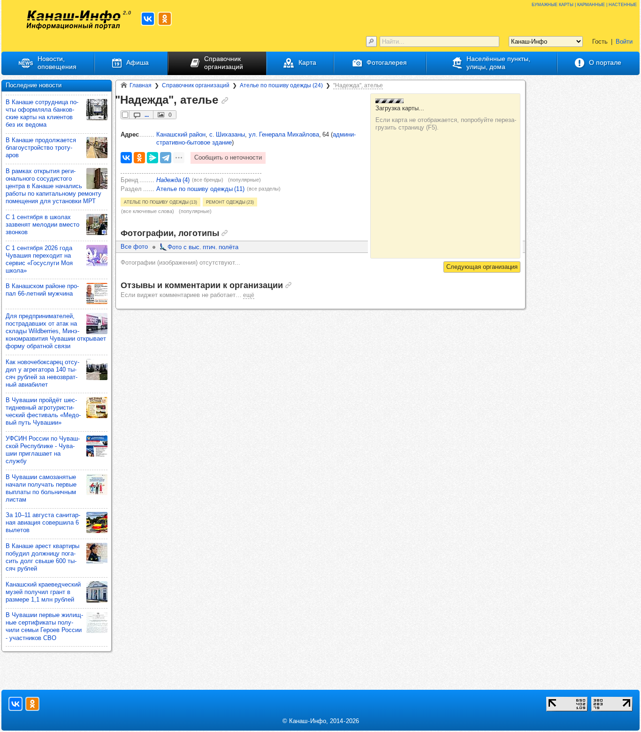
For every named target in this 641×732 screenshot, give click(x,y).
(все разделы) (264, 188)
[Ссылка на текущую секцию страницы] (224, 100)
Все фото (134, 246)
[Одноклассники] (139, 157)
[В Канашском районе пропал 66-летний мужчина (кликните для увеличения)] (96, 293)
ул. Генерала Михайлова (284, 134)
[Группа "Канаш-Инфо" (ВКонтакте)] (148, 19)
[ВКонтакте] (126, 157)
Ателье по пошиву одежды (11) (200, 188)
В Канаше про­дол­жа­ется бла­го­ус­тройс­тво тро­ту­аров (41, 148)
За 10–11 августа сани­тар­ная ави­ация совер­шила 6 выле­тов (43, 522)
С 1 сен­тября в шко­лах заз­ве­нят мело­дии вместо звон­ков (42, 225)
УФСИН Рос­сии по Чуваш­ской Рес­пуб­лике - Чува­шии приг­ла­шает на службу (43, 450)
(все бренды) (207, 180)
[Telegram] (165, 157)
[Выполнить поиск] (371, 41)
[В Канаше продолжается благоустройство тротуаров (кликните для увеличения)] (96, 147)
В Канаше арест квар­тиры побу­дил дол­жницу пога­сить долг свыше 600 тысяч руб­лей (42, 557)
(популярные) (244, 180)
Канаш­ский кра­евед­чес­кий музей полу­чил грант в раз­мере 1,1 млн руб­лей (43, 592)
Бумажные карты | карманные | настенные (584, 4)
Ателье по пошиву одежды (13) (160, 201)
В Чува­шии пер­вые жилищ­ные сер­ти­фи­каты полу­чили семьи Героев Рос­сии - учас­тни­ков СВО (44, 626)
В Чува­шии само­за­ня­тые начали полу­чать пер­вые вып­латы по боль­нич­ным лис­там (41, 488)
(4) (173, 179)
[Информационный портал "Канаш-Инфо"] (74, 20)
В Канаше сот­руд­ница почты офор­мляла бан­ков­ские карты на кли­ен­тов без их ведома (42, 113)
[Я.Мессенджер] (152, 157)
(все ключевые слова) (147, 211)
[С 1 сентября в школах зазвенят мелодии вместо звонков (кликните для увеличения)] (96, 224)
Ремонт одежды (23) (230, 201)
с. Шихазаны (227, 134)
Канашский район (181, 134)
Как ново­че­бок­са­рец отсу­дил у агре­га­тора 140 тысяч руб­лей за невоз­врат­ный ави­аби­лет (42, 373)
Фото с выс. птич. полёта (203, 247)
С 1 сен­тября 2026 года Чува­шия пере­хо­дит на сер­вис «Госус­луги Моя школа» (39, 259)
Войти (624, 41)
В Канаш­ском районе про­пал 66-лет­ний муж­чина (42, 289)
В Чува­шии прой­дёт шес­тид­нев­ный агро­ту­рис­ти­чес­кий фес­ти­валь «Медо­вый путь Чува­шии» (43, 411)
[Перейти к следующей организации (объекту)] (481, 267)
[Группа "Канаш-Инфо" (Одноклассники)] (165, 19)
